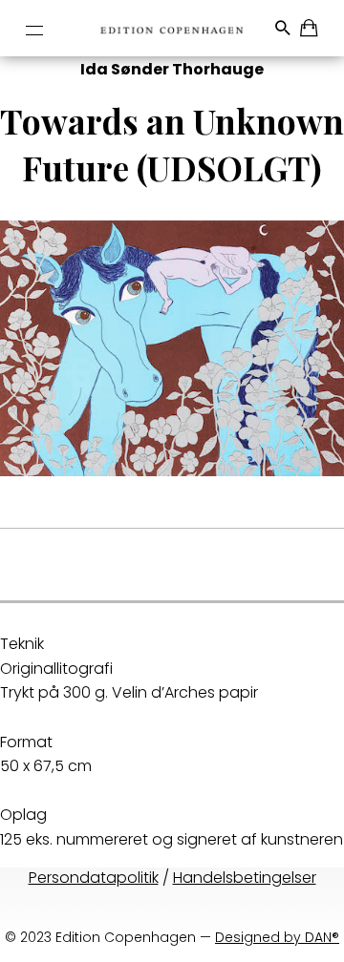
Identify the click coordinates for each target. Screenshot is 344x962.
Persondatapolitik (94, 878)
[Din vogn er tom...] (310, 31)
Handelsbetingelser (244, 878)
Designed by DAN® (277, 937)
